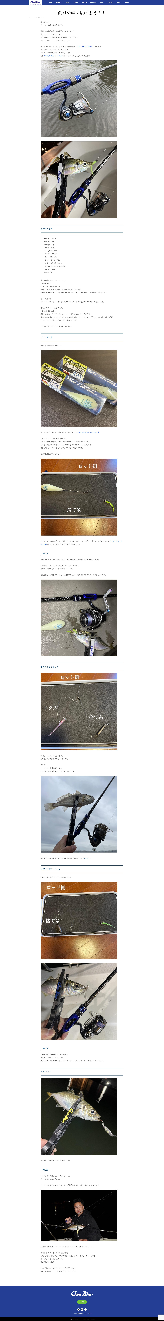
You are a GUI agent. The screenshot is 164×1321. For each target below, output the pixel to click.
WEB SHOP (93, 2)
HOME (50, 2)
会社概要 (127, 2)
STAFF (101, 2)
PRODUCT (59, 2)
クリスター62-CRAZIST (85, 46)
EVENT (118, 2)
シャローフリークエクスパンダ (88, 432)
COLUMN (110, 2)
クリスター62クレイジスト (53, 56)
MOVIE (67, 2)
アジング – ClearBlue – (82, 1319)
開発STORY (84, 2)
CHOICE (76, 2)
